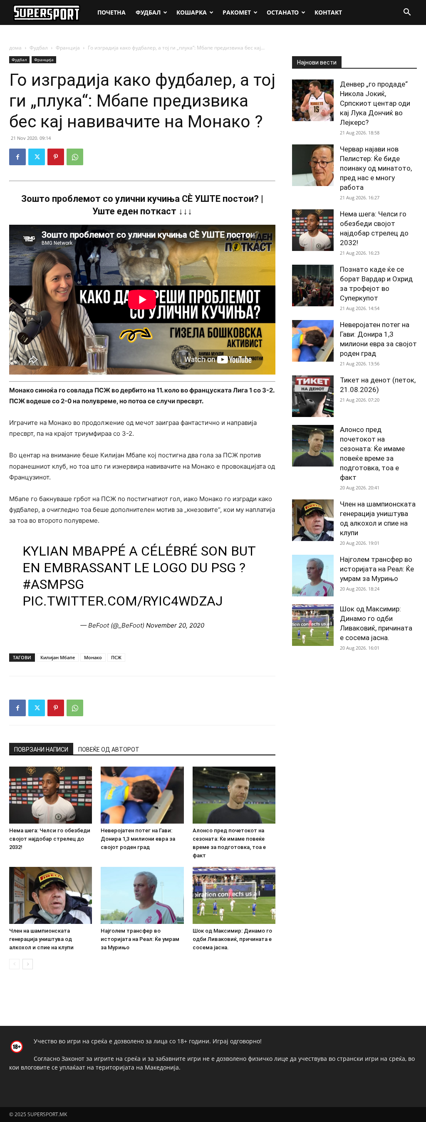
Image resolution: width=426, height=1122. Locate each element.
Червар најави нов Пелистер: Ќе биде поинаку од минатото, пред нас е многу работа (376, 168)
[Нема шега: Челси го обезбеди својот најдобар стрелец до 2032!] (50, 795)
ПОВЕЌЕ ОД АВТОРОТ (108, 749)
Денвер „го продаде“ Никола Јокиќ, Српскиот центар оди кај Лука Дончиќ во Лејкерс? (375, 103)
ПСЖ (116, 657)
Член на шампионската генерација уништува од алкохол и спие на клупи (41, 939)
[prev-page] (14, 964)
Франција (68, 47)
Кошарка (191, 12)
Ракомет (237, 12)
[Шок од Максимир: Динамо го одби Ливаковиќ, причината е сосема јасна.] (234, 895)
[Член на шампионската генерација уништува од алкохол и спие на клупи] (50, 895)
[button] (407, 13)
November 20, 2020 (175, 625)
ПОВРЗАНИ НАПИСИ (41, 749)
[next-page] (27, 964)
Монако (93, 657)
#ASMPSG (53, 584)
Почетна (111, 12)
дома (15, 47)
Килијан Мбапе (57, 657)
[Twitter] (36, 157)
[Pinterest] (55, 157)
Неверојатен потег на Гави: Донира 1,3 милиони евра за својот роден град (138, 838)
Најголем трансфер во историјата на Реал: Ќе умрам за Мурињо (140, 939)
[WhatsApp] (75, 157)
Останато (283, 12)
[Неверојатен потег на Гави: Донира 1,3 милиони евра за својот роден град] (142, 795)
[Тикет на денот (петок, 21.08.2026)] (313, 396)
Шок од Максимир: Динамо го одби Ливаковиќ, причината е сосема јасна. (232, 939)
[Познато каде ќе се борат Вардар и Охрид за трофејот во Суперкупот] (313, 285)
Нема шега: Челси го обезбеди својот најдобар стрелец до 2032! (49, 838)
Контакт (328, 12)
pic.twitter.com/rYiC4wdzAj (122, 601)
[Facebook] (17, 157)
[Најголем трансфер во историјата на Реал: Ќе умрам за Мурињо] (142, 895)
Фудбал (148, 12)
